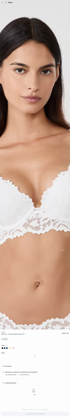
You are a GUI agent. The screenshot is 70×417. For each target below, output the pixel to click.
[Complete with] (63, 250)
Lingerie (30, 409)
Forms (39, 409)
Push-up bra (45, 409)
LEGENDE (3, 332)
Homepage (24, 409)
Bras (35, 409)
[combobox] (35, 356)
